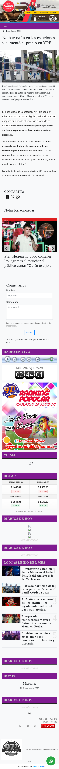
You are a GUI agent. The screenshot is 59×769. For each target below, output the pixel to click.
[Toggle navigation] (5, 26)
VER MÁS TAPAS (29, 540)
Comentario (12, 302)
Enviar (29, 332)
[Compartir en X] (13, 197)
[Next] (52, 248)
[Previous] (7, 248)
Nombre (10, 290)
